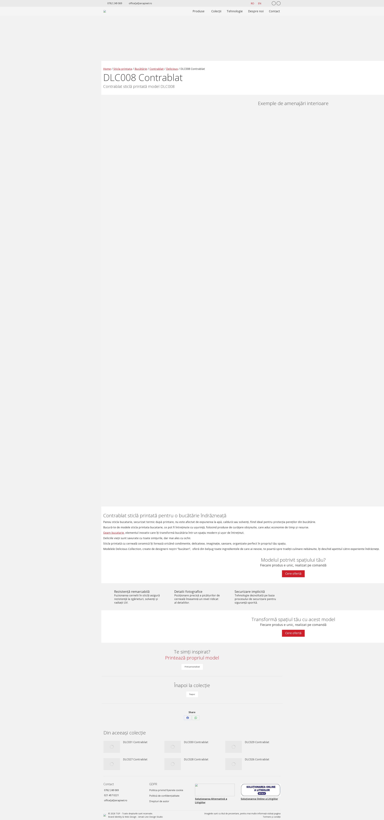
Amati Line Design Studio (150, 816)
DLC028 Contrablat (196, 759)
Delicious (172, 69)
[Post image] (112, 747)
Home (107, 69)
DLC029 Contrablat (257, 742)
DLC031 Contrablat (135, 742)
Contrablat (157, 69)
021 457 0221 (111, 795)
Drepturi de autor (159, 801)
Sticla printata (122, 69)
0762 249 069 (111, 790)
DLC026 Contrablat (257, 759)
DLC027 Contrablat (135, 759)
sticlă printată (142, 515)
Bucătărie (141, 69)
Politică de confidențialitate (164, 795)
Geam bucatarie (113, 532)
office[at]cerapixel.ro (115, 800)
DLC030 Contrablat (196, 742)
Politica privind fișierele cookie (166, 790)
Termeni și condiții (271, 816)
